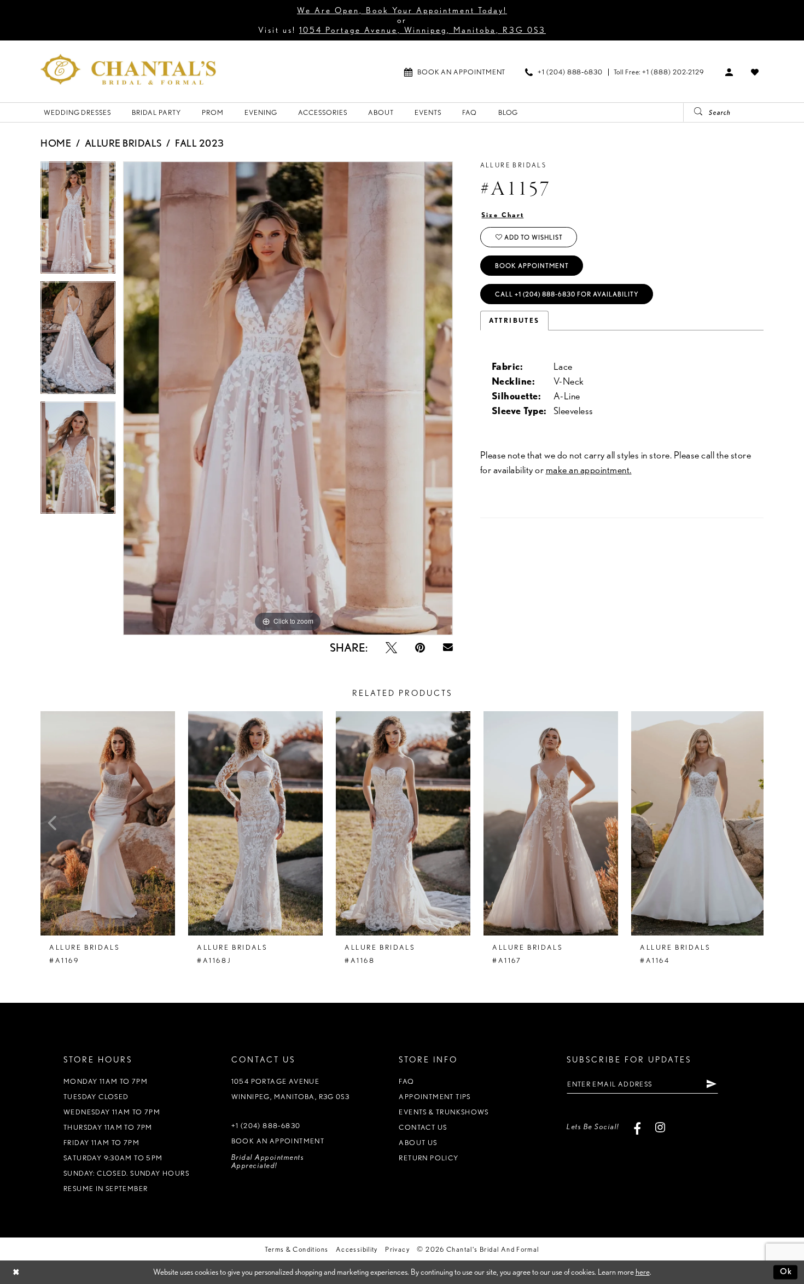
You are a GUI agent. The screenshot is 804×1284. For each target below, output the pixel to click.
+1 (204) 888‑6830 (266, 1126)
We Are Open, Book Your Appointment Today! (402, 10)
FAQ (406, 1081)
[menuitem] (455, 72)
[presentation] (107, 823)
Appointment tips (434, 1097)
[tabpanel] (77, 221)
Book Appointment (532, 266)
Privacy (397, 1249)
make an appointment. (589, 469)
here (643, 1272)
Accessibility (357, 1249)
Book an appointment (277, 1141)
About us (418, 1142)
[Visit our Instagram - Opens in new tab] (660, 1127)
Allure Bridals (123, 143)
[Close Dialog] (16, 1272)
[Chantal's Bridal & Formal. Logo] (128, 69)
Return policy (428, 1158)
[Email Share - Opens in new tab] (448, 648)
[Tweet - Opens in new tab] (391, 647)
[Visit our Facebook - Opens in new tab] (637, 1127)
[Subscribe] (711, 1084)
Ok (786, 1272)
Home (55, 143)
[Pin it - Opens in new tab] (420, 647)
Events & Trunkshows (443, 1112)
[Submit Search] (694, 112)
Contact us (423, 1127)
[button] (729, 72)
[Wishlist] (755, 72)
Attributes (514, 320)
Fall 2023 (199, 143)
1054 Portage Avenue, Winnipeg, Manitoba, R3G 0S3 (422, 30)
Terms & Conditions (296, 1249)
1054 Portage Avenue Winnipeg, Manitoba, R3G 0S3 (290, 1089)
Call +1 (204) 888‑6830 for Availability (567, 294)
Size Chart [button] (503, 215)
